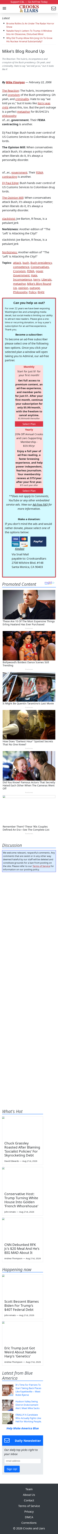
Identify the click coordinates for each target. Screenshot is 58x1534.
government (19, 172)
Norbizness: (9, 252)
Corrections (29, 1523)
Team (29, 1489)
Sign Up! (12, 1469)
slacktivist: (9, 219)
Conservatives (40, 267)
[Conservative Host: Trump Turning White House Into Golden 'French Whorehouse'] (22, 1178)
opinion (23, 288)
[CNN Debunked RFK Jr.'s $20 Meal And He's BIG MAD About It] (22, 1229)
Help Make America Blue (22, 1428)
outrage (35, 288)
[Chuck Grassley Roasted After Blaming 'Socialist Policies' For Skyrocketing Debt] (22, 1127)
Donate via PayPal (38, 541)
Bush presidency (41, 263)
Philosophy (20, 292)
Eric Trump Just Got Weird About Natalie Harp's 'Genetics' (20, 1352)
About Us (29, 1495)
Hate (34, 275)
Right (41, 292)
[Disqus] (29, 985)
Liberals (46, 279)
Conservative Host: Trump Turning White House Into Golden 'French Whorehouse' (21, 1199)
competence (21, 267)
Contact (29, 1500)
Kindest (19, 549)
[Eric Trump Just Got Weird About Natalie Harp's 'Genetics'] (22, 1332)
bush (26, 263)
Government (21, 275)
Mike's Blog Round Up (23, 51)
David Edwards (11, 1161)
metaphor (23, 111)
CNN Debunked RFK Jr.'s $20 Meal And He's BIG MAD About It (21, 1248)
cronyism (14, 95)
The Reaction (10, 90)
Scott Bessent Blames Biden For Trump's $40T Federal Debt (21, 1305)
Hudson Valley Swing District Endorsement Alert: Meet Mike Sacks (27, 1405)
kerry (36, 279)
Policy (32, 292)
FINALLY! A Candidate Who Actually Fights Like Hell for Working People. (28, 1418)
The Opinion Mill (12, 198)
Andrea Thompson (13, 1258)
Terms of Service (41, 866)
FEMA (30, 271)
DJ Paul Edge (10, 183)
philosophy (9, 116)
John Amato (10, 1211)
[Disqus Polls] (29, 910)
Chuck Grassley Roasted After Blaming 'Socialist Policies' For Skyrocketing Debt (22, 1149)
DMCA (29, 1517)
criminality (22, 99)
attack (17, 263)
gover (39, 271)
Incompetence (22, 279)
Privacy (29, 1511)
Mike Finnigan (15, 82)
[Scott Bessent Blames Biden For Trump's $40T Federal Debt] (22, 1286)
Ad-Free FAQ (40, 504)
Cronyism (19, 271)
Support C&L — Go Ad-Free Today (29, 1)
